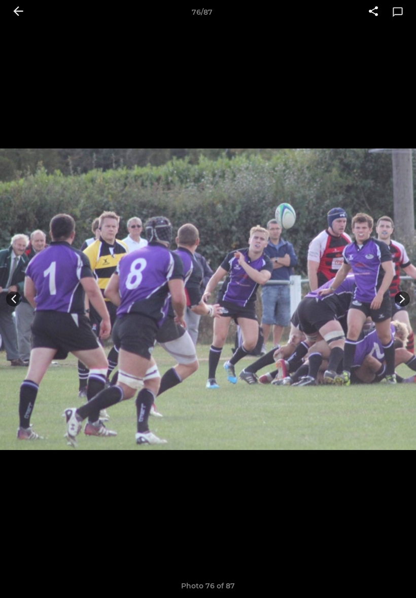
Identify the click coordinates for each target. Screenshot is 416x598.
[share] (373, 12)
